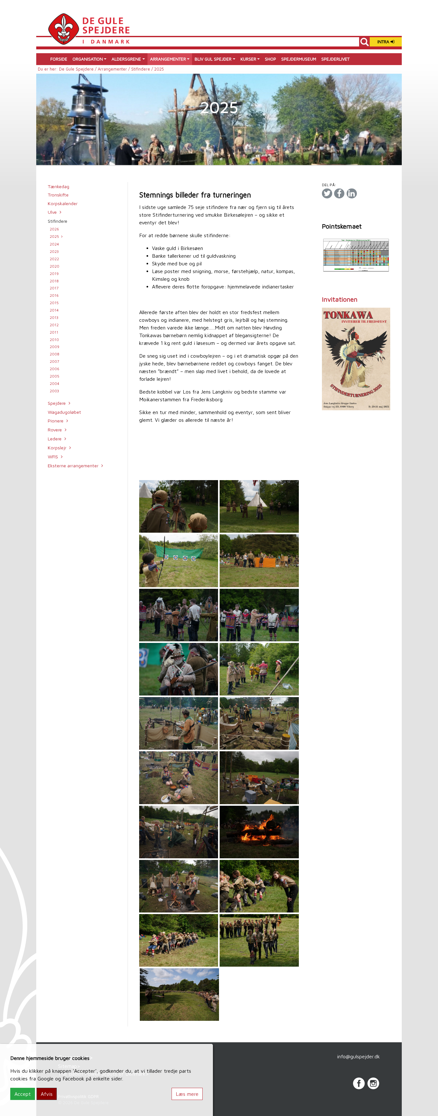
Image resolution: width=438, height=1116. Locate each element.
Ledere (55, 438)
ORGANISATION (87, 59)
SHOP (270, 59)
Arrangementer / (114, 69)
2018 (54, 281)
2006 (54, 369)
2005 (54, 376)
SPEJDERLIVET (335, 59)
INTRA (384, 41)
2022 (54, 259)
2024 (54, 244)
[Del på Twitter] (327, 193)
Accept (22, 1094)
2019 (54, 273)
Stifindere (57, 221)
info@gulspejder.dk (358, 1056)
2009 (54, 347)
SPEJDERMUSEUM (298, 59)
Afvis (47, 1094)
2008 (54, 354)
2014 (54, 310)
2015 (54, 303)
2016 (54, 295)
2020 (54, 266)
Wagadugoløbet (64, 412)
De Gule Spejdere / (78, 69)
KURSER (248, 59)
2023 (54, 251)
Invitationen (340, 299)
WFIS (53, 456)
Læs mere (187, 1094)
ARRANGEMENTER (168, 59)
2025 (54, 236)
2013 (54, 317)
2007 (54, 361)
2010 (54, 339)
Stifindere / (142, 69)
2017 (54, 288)
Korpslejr (57, 447)
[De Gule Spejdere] (89, 28)
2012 (54, 325)
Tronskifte (58, 194)
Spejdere (57, 403)
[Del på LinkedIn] (352, 193)
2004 (54, 383)
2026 (54, 229)
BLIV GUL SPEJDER (213, 59)
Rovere (55, 429)
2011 (54, 332)
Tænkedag (58, 186)
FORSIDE (58, 59)
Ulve (52, 212)
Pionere (55, 420)
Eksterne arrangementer (73, 465)
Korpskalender (63, 203)
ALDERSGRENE (126, 59)
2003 (54, 391)
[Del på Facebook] (339, 193)
